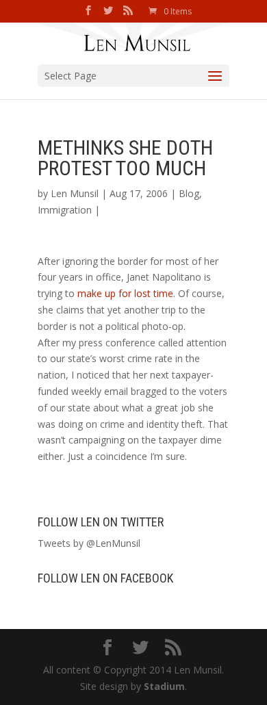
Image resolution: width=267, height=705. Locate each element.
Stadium (164, 686)
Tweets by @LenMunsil (89, 543)
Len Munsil (75, 193)
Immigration (65, 209)
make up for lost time (125, 293)
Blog (189, 193)
